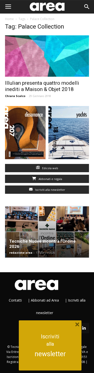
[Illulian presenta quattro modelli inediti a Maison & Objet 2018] (47, 56)
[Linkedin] (84, 328)
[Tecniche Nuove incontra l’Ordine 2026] (47, 232)
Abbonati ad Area (45, 300)
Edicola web (49, 168)
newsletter (50, 354)
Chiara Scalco (15, 96)
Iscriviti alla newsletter (49, 190)
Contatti (15, 300)
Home (9, 19)
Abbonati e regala (50, 179)
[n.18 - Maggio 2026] (68, 133)
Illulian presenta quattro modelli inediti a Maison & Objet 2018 (42, 86)
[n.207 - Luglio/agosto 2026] (25, 133)
